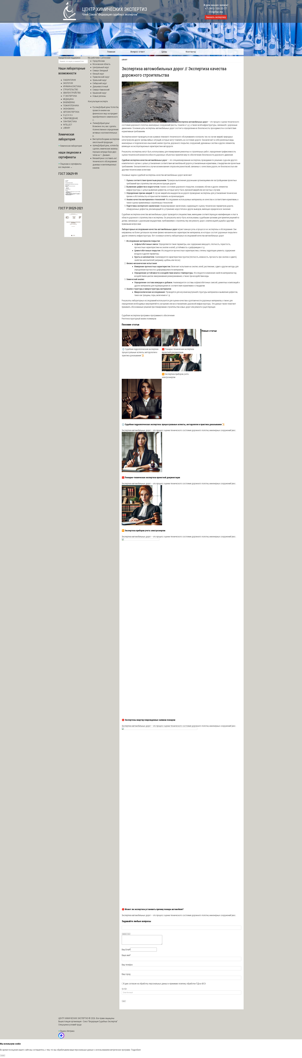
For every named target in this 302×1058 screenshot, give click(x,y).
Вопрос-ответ (138, 51)
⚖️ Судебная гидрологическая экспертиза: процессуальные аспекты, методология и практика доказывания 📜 (140, 352)
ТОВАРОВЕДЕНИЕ (70, 118)
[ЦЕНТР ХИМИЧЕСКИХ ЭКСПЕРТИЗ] (67, 19)
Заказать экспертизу (216, 17)
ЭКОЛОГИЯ (68, 83)
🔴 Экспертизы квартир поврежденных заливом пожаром (148, 720)
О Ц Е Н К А (68, 115)
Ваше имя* (126, 955)
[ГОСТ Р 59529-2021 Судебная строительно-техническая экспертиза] (73, 236)
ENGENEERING (69, 102)
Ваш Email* (126, 949)
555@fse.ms (216, 12)
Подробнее (136, 1050)
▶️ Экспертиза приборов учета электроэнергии (175, 375)
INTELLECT (67, 124)
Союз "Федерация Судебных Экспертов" (100, 1021)
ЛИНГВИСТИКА (70, 121)
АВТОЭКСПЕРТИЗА (71, 112)
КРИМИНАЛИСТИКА (72, 86)
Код (128, 933)
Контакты (191, 51)
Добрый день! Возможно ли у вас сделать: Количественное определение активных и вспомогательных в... (105, 129)
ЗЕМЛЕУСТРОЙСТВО (72, 92)
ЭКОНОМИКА (68, 108)
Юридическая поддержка (69, 57)
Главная (111, 51)
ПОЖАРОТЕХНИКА (71, 105)
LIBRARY (124, 60)
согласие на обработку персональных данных (148, 983)
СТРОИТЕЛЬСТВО (70, 89)
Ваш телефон (127, 964)
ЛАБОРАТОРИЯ (69, 80)
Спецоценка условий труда (69, 1024)
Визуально (124, 933)
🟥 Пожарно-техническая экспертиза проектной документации (178, 351)
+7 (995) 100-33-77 (216, 8)
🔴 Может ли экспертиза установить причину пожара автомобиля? (153, 909)
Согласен (2, 1055)
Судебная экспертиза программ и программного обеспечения (148, 315)
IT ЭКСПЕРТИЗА (70, 96)
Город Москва (99, 61)
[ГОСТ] (73, 201)
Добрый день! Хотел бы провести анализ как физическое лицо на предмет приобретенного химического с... (106, 113)
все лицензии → (65, 167)
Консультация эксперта (98, 101)
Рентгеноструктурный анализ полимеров (139, 318)
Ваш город (126, 974)
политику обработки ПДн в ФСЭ (192, 983)
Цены (164, 51)
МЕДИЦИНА (68, 99)
